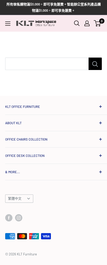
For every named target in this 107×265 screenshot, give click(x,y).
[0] (97, 23)
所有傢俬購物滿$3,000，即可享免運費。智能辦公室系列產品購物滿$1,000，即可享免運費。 (53, 7)
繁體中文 (15, 198)
